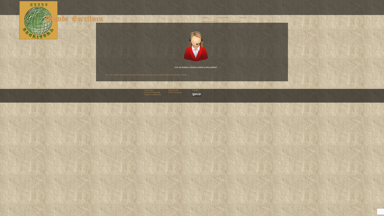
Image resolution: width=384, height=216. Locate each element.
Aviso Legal (148, 90)
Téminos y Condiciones (152, 94)
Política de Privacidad (152, 92)
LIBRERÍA (242, 18)
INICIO (204, 18)
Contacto (195, 90)
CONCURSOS (223, 18)
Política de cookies (175, 92)
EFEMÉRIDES (235, 22)
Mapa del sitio (173, 90)
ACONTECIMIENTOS (211, 22)
